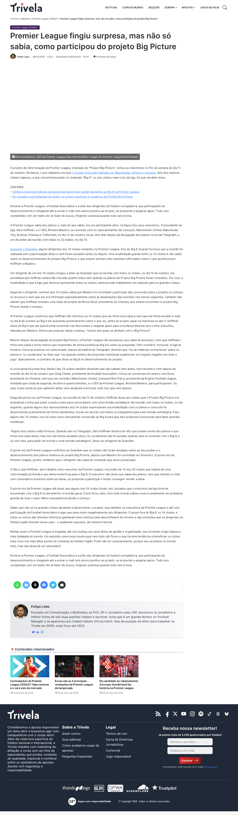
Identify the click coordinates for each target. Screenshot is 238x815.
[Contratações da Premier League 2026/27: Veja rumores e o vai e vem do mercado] (29, 666)
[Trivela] (26, 7)
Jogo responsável (118, 756)
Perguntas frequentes (77, 756)
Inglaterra (25, 18)
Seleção (154, 7)
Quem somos (71, 733)
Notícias (111, 7)
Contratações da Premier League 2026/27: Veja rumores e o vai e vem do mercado (29, 684)
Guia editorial (71, 739)
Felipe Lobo (40, 606)
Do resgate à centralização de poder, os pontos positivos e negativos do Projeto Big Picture (72, 196)
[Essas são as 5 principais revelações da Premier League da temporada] (74, 666)
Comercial (113, 750)
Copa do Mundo (132, 7)
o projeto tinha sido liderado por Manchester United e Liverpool (114, 172)
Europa (169, 7)
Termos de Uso (116, 733)
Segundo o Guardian (23, 249)
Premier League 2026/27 (45, 18)
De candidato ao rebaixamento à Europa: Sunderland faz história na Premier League (118, 684)
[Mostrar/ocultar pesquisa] (225, 7)
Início (15, 18)
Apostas (187, 7)
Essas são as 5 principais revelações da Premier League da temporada (74, 684)
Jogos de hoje (209, 7)
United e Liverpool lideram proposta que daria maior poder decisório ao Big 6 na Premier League (75, 192)
